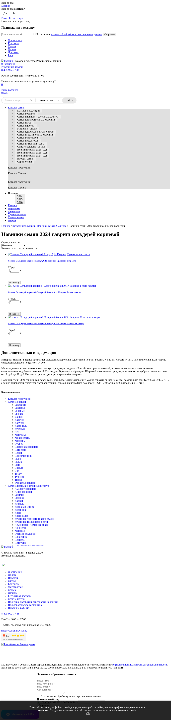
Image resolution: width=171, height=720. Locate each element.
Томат (18, 473)
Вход (4, 18)
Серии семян (24, 161)
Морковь (20, 440)
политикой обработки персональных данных (76, 34)
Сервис (12, 46)
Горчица (19, 497)
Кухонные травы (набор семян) (32, 521)
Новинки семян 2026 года (32, 149)
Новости (13, 577)
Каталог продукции (28, 110)
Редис (18, 458)
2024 (20, 196)
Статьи (12, 581)
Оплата (12, 49)
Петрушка (20, 542)
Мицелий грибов (27, 128)
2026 (20, 202)
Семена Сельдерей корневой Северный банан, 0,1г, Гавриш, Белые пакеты (44, 292)
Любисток (20, 527)
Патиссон (20, 449)
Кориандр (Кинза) (25, 506)
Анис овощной (23, 491)
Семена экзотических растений (35, 134)
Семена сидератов (27, 137)
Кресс (18, 512)
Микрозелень (22, 437)
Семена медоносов (28, 140)
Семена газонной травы (30, 143)
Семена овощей (26, 113)
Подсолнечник (23, 455)
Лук (17, 431)
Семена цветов (25, 125)
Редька (18, 461)
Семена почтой (16, 599)
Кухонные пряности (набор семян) (34, 518)
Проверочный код (48, 699)
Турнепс (19, 476)
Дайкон (19, 416)
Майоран (20, 530)
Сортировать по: (10, 242)
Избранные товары (12, 67)
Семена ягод (24, 122)
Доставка (13, 52)
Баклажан (20, 404)
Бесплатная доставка (20, 595)
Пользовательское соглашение (25, 605)
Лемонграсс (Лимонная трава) (32, 524)
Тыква (18, 479)
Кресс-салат (21, 515)
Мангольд (20, 434)
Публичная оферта (18, 607)
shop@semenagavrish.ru (14, 630)
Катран (19, 500)
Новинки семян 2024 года (32, 155)
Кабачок (19, 419)
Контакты (13, 43)
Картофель (21, 425)
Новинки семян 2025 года (32, 152)
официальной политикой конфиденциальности (140, 664)
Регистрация (16, 18)
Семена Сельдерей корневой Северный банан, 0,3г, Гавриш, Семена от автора (46, 323)
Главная (5, 225)
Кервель (19, 503)
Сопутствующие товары (31, 146)
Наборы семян (25, 158)
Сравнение (8, 63)
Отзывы (12, 593)
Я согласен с (69, 34)
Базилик (19, 494)
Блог (10, 55)
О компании (15, 40)
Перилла (20, 539)
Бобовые (20, 410)
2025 (20, 199)
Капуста (19, 422)
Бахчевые (20, 407)
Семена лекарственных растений (36, 119)
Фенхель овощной (25, 482)
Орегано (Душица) (25, 533)
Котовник (20, 509)
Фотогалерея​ (15, 587)
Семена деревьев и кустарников (35, 131)
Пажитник (21, 536)
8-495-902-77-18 (10, 69)
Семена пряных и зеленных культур (37, 116)
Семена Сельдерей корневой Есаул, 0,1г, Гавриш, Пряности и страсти (42, 261)
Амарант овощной (25, 488)
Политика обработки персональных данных (33, 601)
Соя (17, 470)
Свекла (19, 467)
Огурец (19, 443)
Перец (18, 452)
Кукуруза (20, 428)
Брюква (19, 413)
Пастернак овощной (26, 446)
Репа (17, 464)
